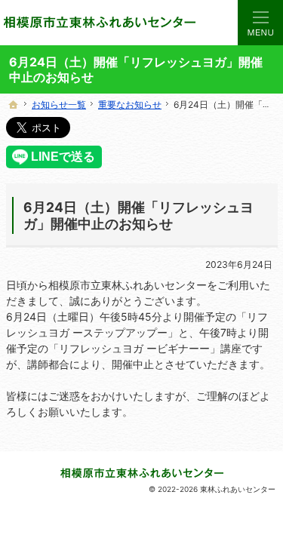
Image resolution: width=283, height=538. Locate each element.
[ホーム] (14, 105)
